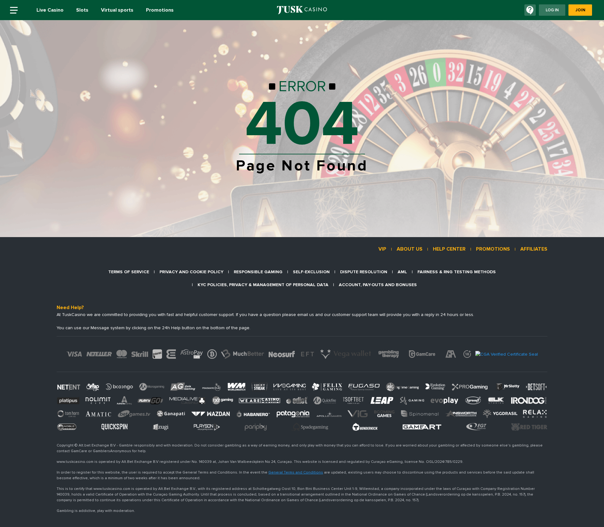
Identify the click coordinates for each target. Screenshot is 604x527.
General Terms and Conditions (295, 472)
